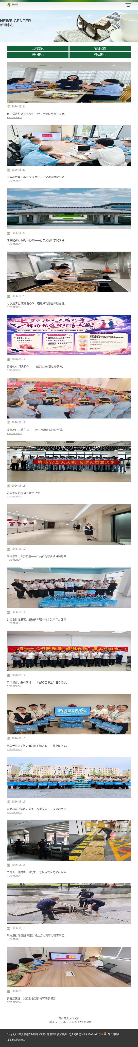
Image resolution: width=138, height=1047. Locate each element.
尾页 (77, 1018)
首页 (61, 1018)
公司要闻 (38, 48)
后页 (71, 1018)
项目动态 (100, 48)
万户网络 (73, 1034)
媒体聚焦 (100, 55)
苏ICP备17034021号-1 (91, 1034)
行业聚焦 (38, 55)
